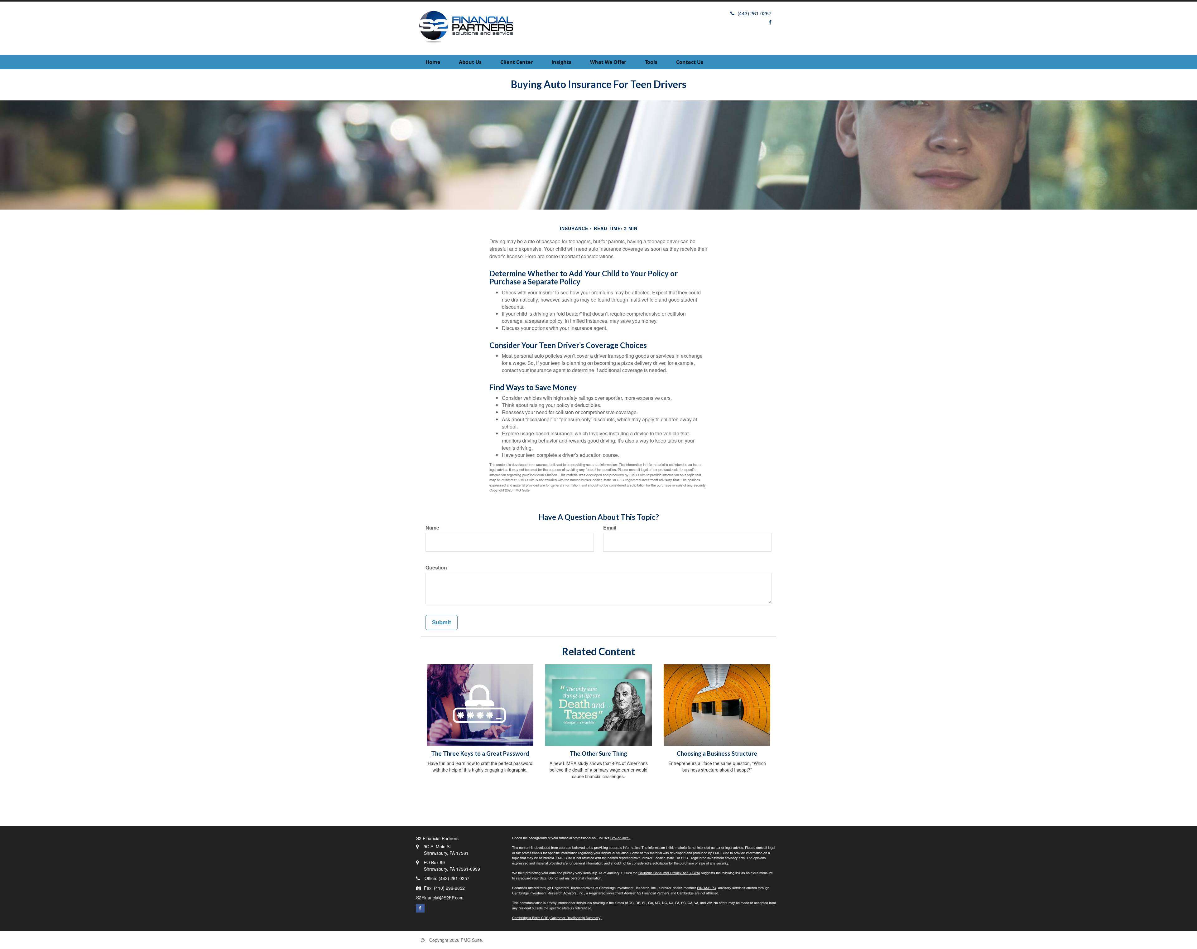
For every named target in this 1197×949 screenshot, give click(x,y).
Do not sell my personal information (574, 877)
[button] (470, 62)
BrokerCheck (620, 837)
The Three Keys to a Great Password (480, 753)
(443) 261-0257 (755, 13)
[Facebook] (770, 22)
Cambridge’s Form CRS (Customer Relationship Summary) (557, 917)
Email (609, 527)
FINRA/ (702, 887)
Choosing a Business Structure (717, 753)
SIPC (712, 887)
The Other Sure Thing (598, 753)
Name (432, 527)
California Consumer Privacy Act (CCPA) (669, 872)
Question (436, 567)
